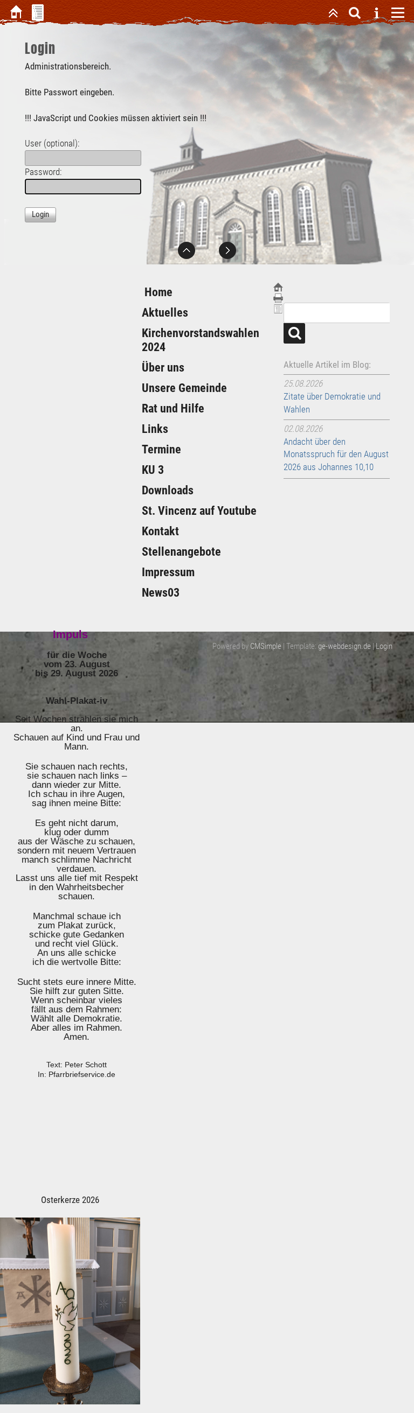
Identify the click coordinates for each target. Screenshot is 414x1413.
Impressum (168, 572)
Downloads (168, 490)
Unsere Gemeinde (184, 388)
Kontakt (160, 531)
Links (155, 429)
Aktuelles (165, 312)
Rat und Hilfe (173, 408)
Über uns (163, 367)
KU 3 (153, 470)
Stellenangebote (181, 551)
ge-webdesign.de (344, 646)
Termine (161, 449)
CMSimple (265, 646)
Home (157, 292)
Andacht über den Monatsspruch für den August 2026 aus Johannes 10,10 (336, 454)
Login (384, 646)
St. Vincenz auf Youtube (199, 510)
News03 (161, 592)
